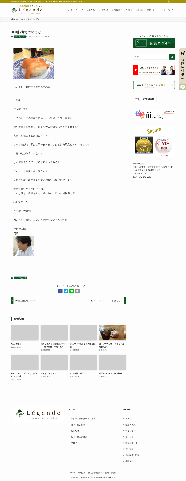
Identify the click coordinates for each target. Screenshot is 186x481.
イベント (129, 437)
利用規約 (81, 473)
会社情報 (129, 449)
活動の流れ (130, 425)
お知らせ (75, 431)
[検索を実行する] (172, 57)
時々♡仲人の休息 (79, 437)
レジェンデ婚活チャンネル (83, 418)
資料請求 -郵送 (132, 455)
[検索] (173, 1)
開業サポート (131, 443)
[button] (60, 291)
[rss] (169, 1)
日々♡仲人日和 (19, 37)
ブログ (74, 443)
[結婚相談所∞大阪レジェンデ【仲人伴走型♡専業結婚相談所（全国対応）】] (27, 10)
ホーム (128, 418)
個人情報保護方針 (95, 473)
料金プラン (130, 431)
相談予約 (129, 461)
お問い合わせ (110, 473)
